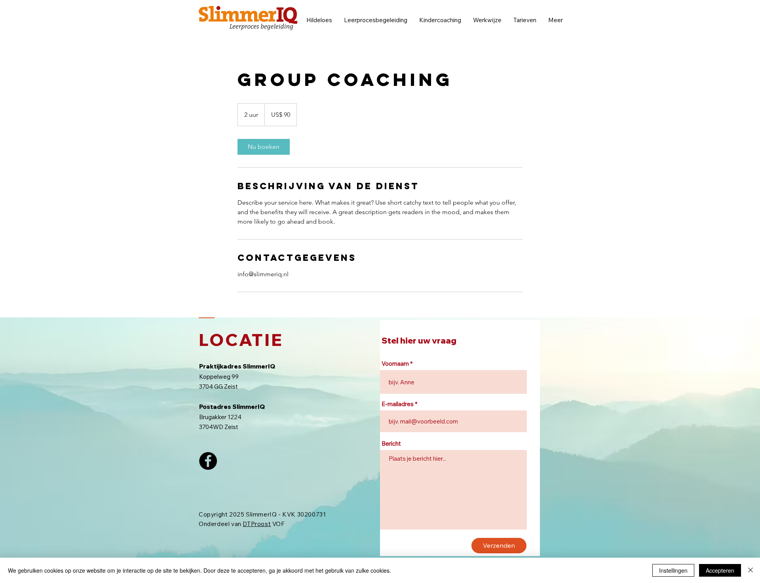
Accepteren (720, 570)
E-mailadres (398, 404)
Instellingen (673, 570)
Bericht (391, 443)
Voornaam (395, 364)
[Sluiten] (750, 570)
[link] (264, 147)
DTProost (257, 524)
